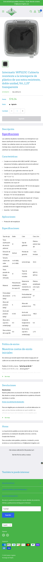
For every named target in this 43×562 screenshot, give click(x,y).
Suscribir (8, 515)
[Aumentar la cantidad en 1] (22, 111)
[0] (39, 11)
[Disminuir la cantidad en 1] (11, 111)
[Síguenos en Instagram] (7, 535)
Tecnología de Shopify (7, 558)
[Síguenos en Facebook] (3, 535)
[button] (21, 454)
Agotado (21, 118)
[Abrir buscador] (31, 11)
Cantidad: (5, 111)
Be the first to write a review (21, 455)
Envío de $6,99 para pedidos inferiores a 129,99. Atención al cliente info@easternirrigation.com (21, 3)
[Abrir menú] (3, 11)
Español (5, 525)
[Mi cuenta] (35, 11)
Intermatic (5, 92)
